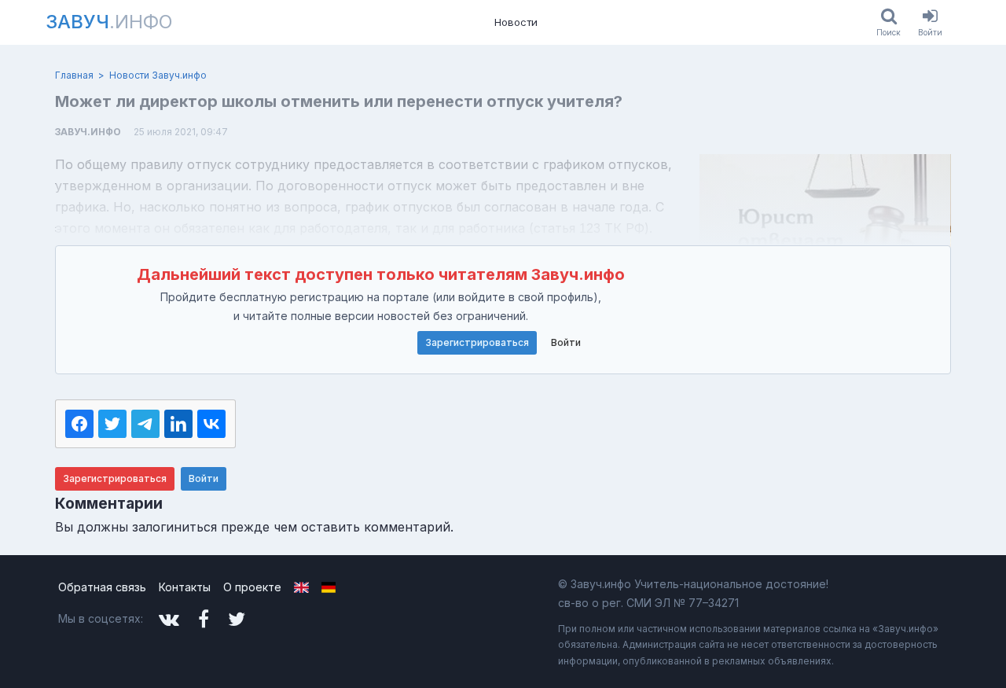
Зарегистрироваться (477, 342)
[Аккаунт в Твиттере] (237, 619)
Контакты (185, 587)
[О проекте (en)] (301, 587)
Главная (74, 75)
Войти (566, 342)
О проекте (252, 587)
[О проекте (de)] (329, 587)
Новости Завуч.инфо (158, 75)
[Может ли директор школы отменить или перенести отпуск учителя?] (825, 233)
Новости (516, 22)
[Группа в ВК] (168, 619)
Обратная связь (102, 587)
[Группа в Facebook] (203, 619)
